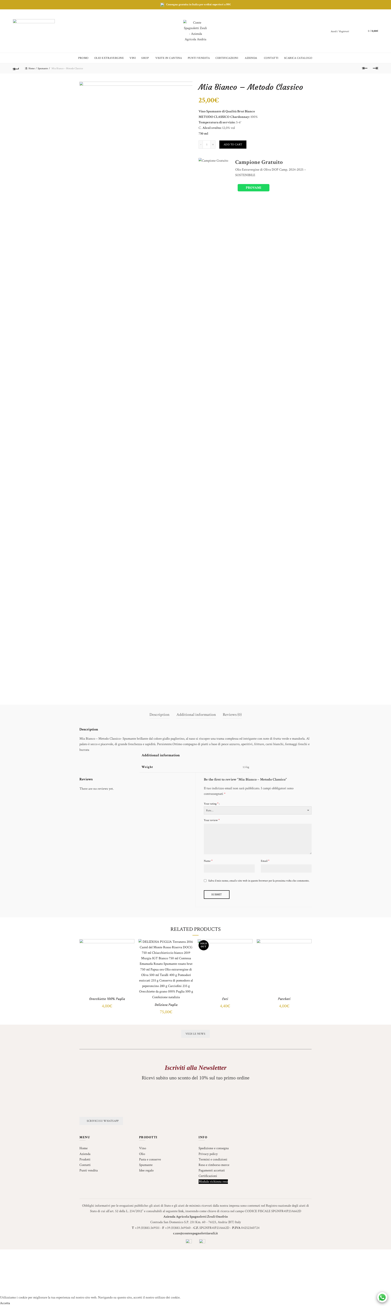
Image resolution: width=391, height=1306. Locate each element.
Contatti (85, 1165)
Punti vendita (88, 1170)
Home (32, 68)
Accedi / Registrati (340, 31)
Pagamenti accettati (212, 1170)
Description (159, 714)
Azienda (84, 1154)
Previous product (365, 68)
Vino (142, 1148)
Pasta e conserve (150, 1159)
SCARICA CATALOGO (298, 58)
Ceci (225, 999)
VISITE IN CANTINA (168, 58)
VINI (133, 58)
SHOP (145, 58)
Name (208, 861)
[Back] (16, 68)
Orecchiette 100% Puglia (107, 999)
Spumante (43, 68)
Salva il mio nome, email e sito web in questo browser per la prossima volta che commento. (258, 881)
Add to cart (233, 144)
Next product (375, 68)
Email (265, 861)
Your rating (211, 804)
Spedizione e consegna (214, 1148)
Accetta (5, 1303)
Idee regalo (146, 1170)
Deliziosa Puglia (166, 1005)
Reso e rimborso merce (214, 1165)
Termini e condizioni (213, 1159)
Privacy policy (208, 1154)
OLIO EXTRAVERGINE (109, 58)
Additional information (196, 714)
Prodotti (84, 1159)
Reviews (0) (232, 714)
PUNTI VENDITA (199, 58)
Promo (83, 58)
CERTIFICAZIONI (226, 58)
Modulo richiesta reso (213, 1181)
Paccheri (284, 999)
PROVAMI (253, 187)
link (181, 1211)
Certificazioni (208, 1176)
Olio (142, 1154)
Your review (212, 820)
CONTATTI (271, 58)
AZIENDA (251, 58)
